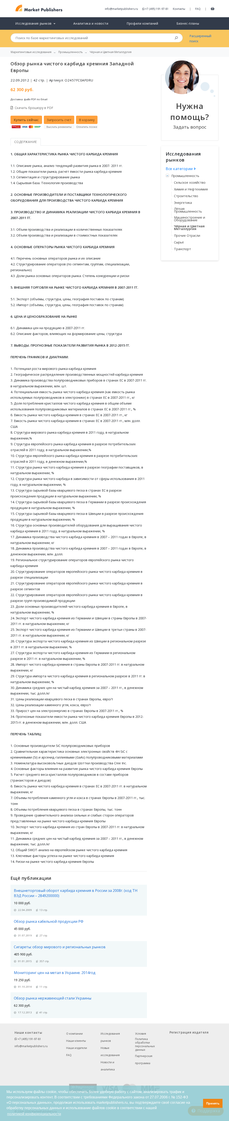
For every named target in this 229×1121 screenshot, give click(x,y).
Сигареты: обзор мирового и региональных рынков (60, 946)
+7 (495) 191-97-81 (156, 9)
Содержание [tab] (25, 142)
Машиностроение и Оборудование (189, 218)
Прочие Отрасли (187, 235)
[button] (198, 1103)
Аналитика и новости (90, 23)
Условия (140, 1034)
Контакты (179, 9)
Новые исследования (110, 1051)
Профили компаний (142, 23)
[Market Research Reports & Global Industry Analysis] (39, 8)
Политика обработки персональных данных (145, 1044)
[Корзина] (212, 8)
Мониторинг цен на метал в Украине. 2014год (54, 972)
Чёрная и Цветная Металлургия (189, 227)
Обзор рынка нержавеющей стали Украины (52, 998)
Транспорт (182, 249)
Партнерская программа (143, 1059)
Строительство (186, 196)
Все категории (180, 168)
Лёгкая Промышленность (188, 210)
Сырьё (179, 242)
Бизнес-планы (187, 23)
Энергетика (183, 202)
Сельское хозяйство (190, 182)
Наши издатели (76, 1048)
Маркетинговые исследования (31, 52)
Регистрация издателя (189, 1032)
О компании (74, 1034)
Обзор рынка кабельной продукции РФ (48, 921)
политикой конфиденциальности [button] (34, 1114)
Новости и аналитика (108, 1065)
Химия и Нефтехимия (191, 189)
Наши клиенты (76, 1041)
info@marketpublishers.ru (121, 9)
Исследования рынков (110, 1037)
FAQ (198, 9)
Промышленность (185, 176)
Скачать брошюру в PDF (34, 108)
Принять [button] (213, 1103)
